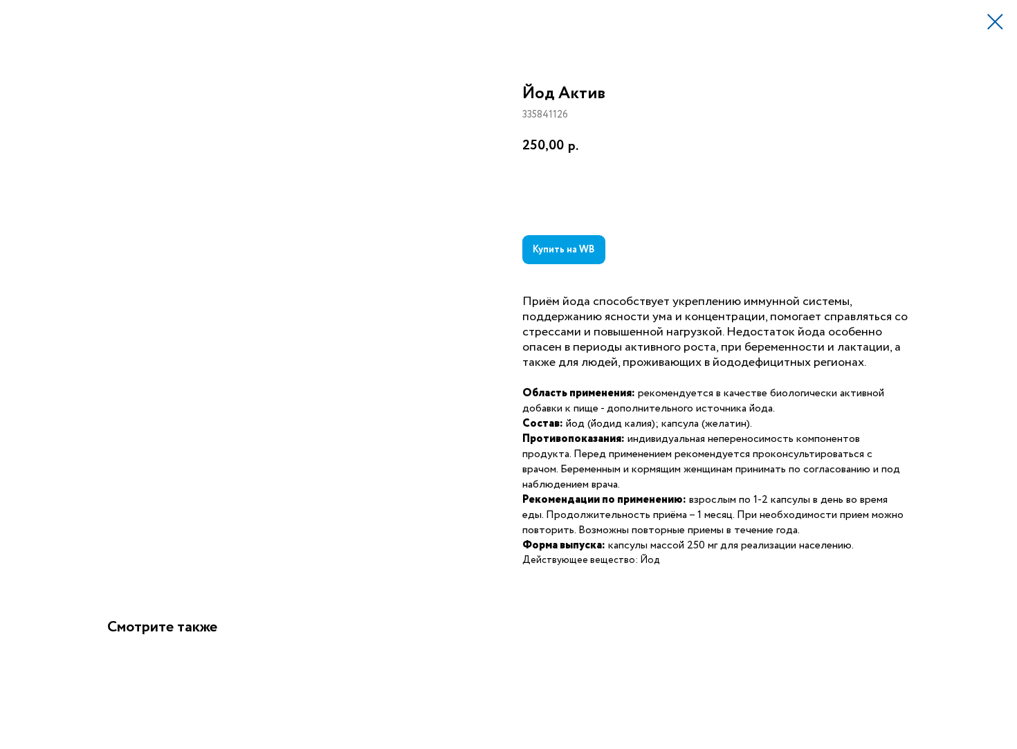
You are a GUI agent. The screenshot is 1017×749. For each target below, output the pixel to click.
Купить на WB (564, 250)
